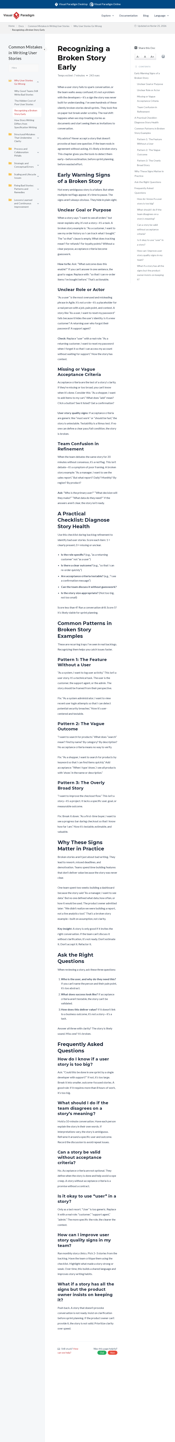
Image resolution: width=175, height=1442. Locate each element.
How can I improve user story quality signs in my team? (150, 255)
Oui (102, 1352)
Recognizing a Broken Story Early (25, 112)
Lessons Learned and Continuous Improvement (23, 203)
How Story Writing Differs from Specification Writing (25, 124)
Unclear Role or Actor (148, 90)
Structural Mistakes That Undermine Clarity (24, 138)
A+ (152, 56)
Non (112, 1352)
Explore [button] (106, 15)
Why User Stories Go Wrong (23, 82)
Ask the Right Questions (147, 182)
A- (138, 56)
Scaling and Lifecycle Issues (25, 176)
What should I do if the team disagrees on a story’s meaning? (149, 214)
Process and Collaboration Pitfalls (21, 152)
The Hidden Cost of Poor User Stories (25, 102)
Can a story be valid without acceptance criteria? (148, 229)
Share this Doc (147, 47)
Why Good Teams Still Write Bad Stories (26, 93)
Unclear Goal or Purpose (150, 84)
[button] (112, 15)
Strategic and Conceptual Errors (24, 165)
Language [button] (159, 15)
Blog (146, 15)
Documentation (128, 15)
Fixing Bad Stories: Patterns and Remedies (24, 189)
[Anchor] (114, 178)
